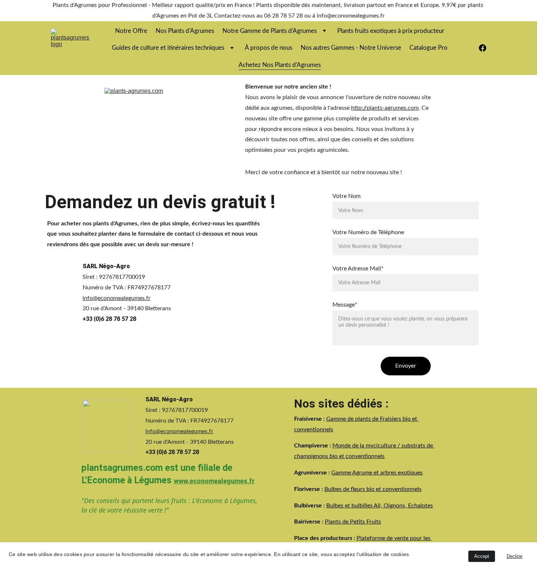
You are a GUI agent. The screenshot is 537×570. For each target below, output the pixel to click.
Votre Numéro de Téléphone (368, 232)
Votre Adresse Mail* (358, 268)
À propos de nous (268, 48)
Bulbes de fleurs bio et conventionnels (373, 489)
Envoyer (405, 366)
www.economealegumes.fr (214, 481)
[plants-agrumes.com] (167, 130)
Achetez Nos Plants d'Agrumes (280, 65)
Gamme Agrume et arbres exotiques (377, 473)
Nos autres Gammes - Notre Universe (351, 48)
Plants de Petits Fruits (353, 522)
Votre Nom (346, 196)
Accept (481, 556)
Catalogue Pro (429, 48)
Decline (514, 556)
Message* (344, 305)
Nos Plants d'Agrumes (185, 31)
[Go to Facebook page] (482, 48)
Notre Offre (131, 31)
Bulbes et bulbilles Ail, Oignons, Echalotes (379, 505)
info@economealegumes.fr (117, 298)
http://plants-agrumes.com (385, 108)
